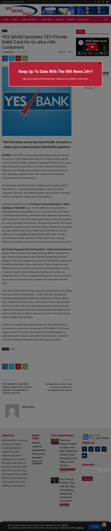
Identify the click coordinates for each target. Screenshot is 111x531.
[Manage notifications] (104, 524)
